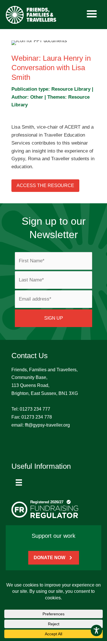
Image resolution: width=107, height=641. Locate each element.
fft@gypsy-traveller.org (47, 425)
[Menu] (18, 482)
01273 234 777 (35, 409)
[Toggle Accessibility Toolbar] (96, 630)
